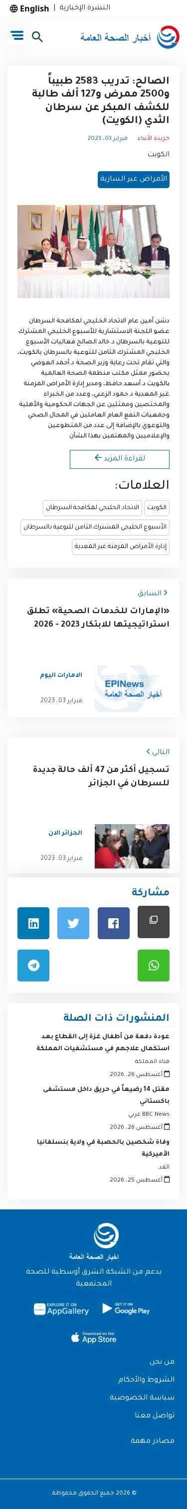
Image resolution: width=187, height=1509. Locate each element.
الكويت (158, 155)
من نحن (162, 1363)
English (33, 8)
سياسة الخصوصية (142, 1398)
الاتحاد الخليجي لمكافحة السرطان (92, 508)
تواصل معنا (155, 1416)
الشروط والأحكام (146, 1381)
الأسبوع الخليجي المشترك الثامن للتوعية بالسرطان (95, 527)
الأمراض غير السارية (133, 180)
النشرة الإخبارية (82, 8)
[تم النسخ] (154, 922)
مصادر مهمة (153, 1442)
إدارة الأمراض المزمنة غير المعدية (121, 546)
